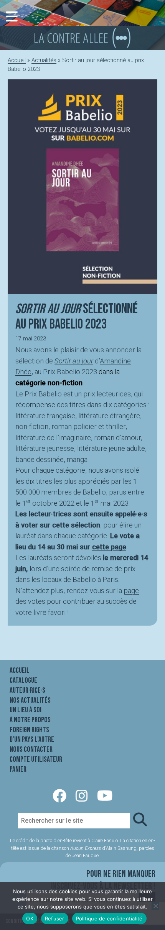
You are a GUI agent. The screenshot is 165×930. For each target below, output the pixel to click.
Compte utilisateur (36, 759)
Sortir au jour (73, 361)
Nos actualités (30, 700)
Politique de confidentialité (109, 918)
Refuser (54, 918)
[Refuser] (155, 906)
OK (29, 918)
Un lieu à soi (25, 710)
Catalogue (23, 680)
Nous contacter (31, 749)
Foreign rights (29, 729)
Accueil (17, 60)
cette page (109, 547)
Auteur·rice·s (27, 690)
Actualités (43, 60)
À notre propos (30, 720)
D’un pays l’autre (32, 739)
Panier (18, 769)
